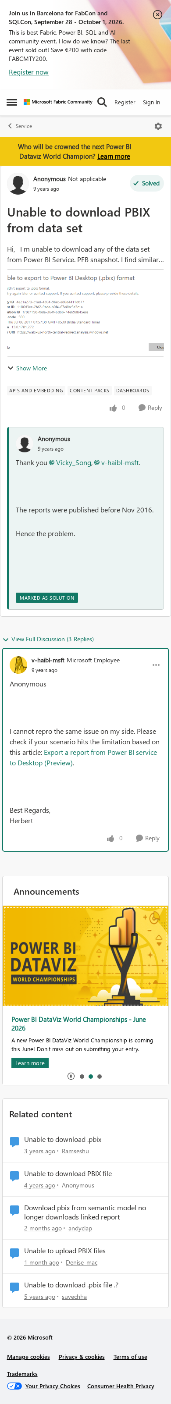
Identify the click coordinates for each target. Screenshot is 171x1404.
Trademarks (22, 1373)
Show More (31, 368)
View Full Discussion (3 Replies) (52, 639)
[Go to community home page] (58, 102)
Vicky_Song (73, 462)
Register (124, 102)
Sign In (151, 102)
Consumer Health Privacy (120, 1386)
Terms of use (130, 1356)
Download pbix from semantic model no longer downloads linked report (85, 1212)
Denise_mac (81, 1262)
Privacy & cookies (82, 1356)
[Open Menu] (158, 126)
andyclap (80, 1228)
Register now (29, 71)
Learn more (113, 156)
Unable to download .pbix (62, 1139)
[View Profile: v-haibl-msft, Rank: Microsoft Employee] (18, 665)
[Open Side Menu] (11, 102)
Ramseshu (75, 1151)
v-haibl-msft (120, 462)
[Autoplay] (71, 1076)
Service (24, 126)
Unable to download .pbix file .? (71, 1284)
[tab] (81, 1076)
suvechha (74, 1296)
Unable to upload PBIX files (65, 1250)
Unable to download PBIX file (68, 1173)
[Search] (102, 102)
